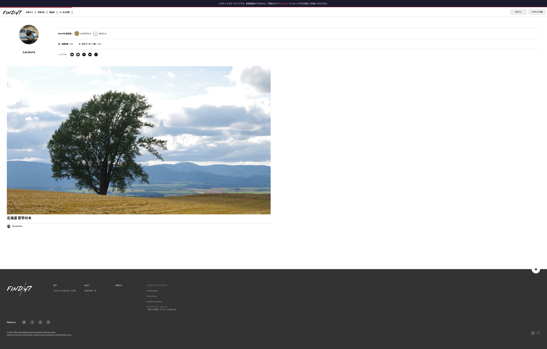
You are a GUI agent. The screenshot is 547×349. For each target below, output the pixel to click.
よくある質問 (64, 12)
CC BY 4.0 (284, 3)
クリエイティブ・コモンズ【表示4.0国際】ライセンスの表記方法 (161, 308)
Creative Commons (154, 301)
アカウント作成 (537, 12)
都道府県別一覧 (90, 290)
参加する (29, 12)
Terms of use (152, 296)
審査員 (52, 12)
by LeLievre (17, 226)
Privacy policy (152, 290)
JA (533, 333)
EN (538, 333)
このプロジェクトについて (157, 285)
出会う (87, 285)
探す (55, 285)
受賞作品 (41, 12)
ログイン (518, 12)
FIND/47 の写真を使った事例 (64, 290)
